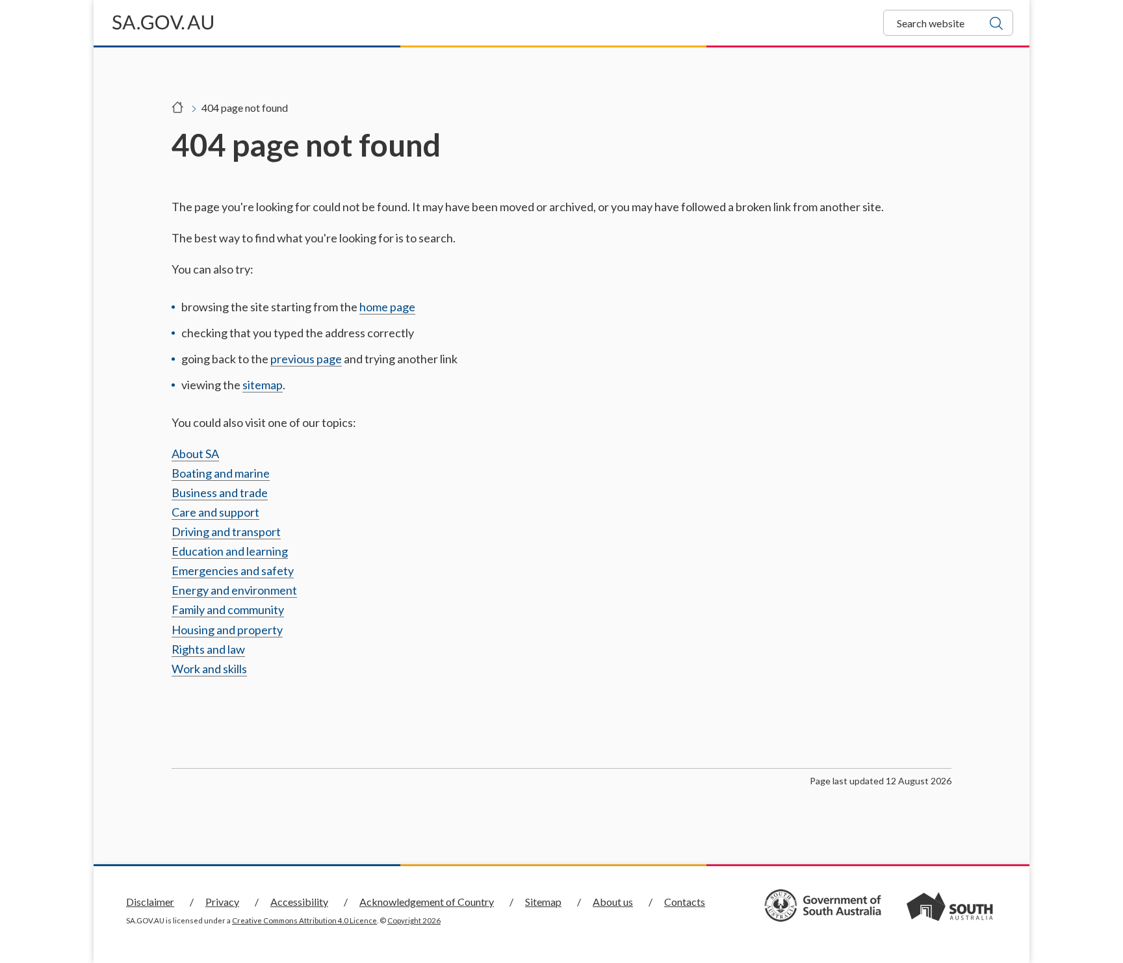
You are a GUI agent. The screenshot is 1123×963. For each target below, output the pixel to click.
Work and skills (209, 668)
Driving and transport (226, 531)
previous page (306, 359)
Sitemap (543, 901)
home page (387, 307)
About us (613, 901)
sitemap (262, 385)
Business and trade (220, 492)
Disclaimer (150, 901)
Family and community (228, 609)
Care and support (215, 512)
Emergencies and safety (233, 570)
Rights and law (208, 649)
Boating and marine (221, 473)
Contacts (684, 901)
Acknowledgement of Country (426, 901)
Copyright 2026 (414, 920)
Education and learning (230, 551)
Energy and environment (234, 590)
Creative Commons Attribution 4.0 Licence (304, 920)
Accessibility (299, 901)
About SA (195, 453)
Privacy (222, 901)
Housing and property (227, 630)
